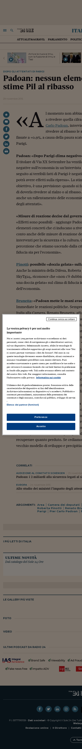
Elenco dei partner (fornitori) (23, 404)
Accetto (41, 426)
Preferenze (41, 417)
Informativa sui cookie (48, 377)
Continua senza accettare (61, 319)
